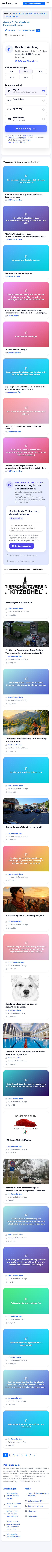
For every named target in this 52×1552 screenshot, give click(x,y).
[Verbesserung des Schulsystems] (26, 262)
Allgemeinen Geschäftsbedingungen (20, 136)
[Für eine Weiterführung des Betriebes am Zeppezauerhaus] (26, 184)
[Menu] (48, 3)
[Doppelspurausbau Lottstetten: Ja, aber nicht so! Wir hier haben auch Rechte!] (26, 376)
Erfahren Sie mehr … (28, 61)
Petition (11, 30)
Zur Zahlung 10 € (27, 128)
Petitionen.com (9, 3)
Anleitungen (10, 1488)
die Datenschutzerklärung (19, 141)
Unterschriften (30, 30)
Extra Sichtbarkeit (15, 35)
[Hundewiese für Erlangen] (26, 339)
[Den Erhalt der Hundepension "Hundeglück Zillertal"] (26, 416)
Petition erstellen (23, 546)
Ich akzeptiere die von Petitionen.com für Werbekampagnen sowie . (26, 138)
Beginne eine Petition (34, 3)
